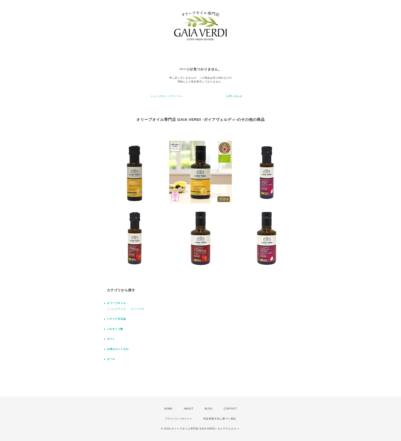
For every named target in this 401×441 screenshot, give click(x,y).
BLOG (208, 408)
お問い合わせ (234, 96)
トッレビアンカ (116, 308)
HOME (168, 408)
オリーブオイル (116, 303)
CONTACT (230, 408)
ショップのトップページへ (166, 96)
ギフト (111, 339)
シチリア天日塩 (116, 319)
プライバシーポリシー (178, 418)
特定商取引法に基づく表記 (219, 418)
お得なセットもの (118, 349)
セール (111, 359)
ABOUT (188, 408)
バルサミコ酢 (115, 329)
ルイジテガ (138, 308)
